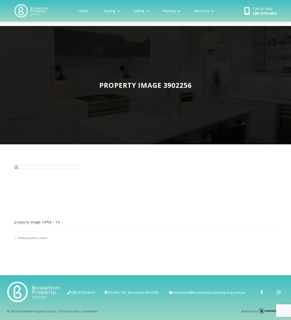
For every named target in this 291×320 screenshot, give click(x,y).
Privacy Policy (69, 311)
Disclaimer (90, 311)
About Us (201, 11)
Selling (139, 11)
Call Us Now (265, 11)
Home (84, 11)
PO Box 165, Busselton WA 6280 (133, 292)
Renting (169, 11)
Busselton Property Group (37, 311)
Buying (109, 11)
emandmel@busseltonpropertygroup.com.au (209, 292)
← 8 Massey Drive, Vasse (30, 238)
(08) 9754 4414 (82, 292)
